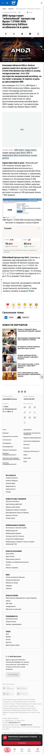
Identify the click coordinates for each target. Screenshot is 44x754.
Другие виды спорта (12, 645)
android (9, 688)
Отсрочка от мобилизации (15, 539)
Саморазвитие (11, 606)
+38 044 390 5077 (29, 399)
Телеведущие (7, 443)
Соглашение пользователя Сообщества (32, 433)
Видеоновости (11, 486)
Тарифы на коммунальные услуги (17, 562)
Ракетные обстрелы (12, 501)
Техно (4, 8)
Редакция (5, 433)
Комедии (9, 585)
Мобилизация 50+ (12, 530)
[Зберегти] (38, 33)
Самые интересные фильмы (15, 577)
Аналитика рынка (12, 619)
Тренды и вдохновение (13, 624)
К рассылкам (13, 675)
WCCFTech (20, 85)
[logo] (13, 3)
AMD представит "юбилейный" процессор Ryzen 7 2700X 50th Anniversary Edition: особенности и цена (29, 8)
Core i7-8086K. (28, 265)
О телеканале (7, 440)
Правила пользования (10, 450)
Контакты (26, 444)
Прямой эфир (10, 483)
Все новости (11, 475)
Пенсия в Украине (12, 568)
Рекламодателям (8, 446)
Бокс (7, 634)
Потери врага (10, 518)
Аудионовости (10, 489)
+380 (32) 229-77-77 (14, 722)
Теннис (8, 639)
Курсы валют (10, 556)
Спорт (8, 631)
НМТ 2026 (9, 603)
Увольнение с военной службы (16, 528)
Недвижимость (12, 616)
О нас (4, 429)
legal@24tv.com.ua (26, 725)
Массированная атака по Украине (17, 513)
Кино (8, 575)
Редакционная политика (10, 436)
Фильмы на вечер (12, 583)
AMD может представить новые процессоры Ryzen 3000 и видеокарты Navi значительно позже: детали (19, 154)
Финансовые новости (13, 559)
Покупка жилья (11, 621)
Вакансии (26, 448)
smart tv (9, 693)
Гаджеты (11, 8)
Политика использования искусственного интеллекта (11, 459)
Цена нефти (10, 554)
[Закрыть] (39, 736)
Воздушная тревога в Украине (16, 510)
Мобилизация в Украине (15, 525)
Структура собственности (31, 451)
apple (23, 688)
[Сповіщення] (41, 3)
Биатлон (8, 642)
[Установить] (22, 740)
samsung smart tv (23, 693)
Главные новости (12, 478)
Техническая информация (32, 441)
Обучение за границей (13, 609)
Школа (8, 601)
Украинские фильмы (13, 580)
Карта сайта (27, 458)
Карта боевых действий (14, 504)
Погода (8, 492)
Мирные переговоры (13, 507)
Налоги (8, 565)
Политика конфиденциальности (9, 454)
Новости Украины (12, 481)
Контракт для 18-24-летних (15, 536)
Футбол (8, 637)
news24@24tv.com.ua (10, 399)
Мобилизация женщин (13, 533)
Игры (25, 461)
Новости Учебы (12, 595)
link (25, 407)
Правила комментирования (32, 438)
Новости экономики (14, 551)
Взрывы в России (11, 515)
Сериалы (9, 588)
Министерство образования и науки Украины (21, 598)
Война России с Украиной (16, 499)
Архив (25, 454)
